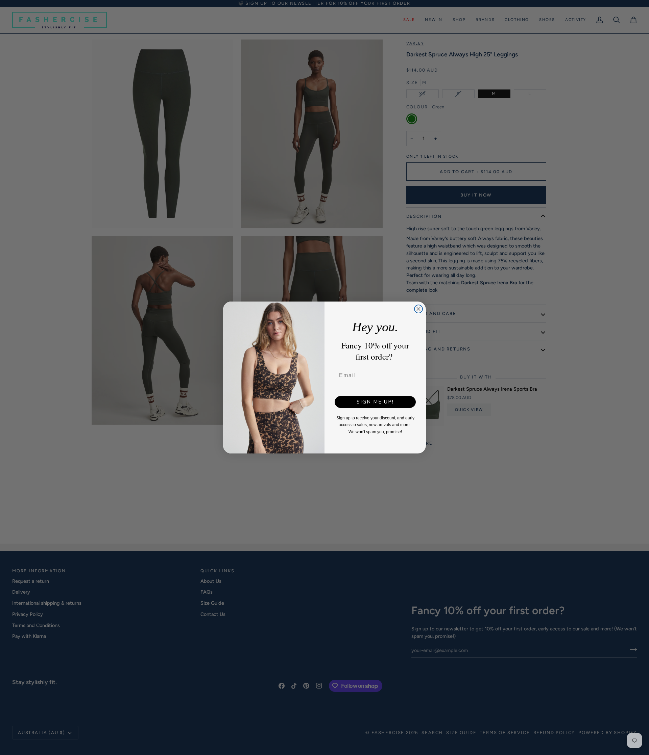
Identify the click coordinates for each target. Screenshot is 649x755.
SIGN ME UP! (375, 401)
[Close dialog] (418, 309)
